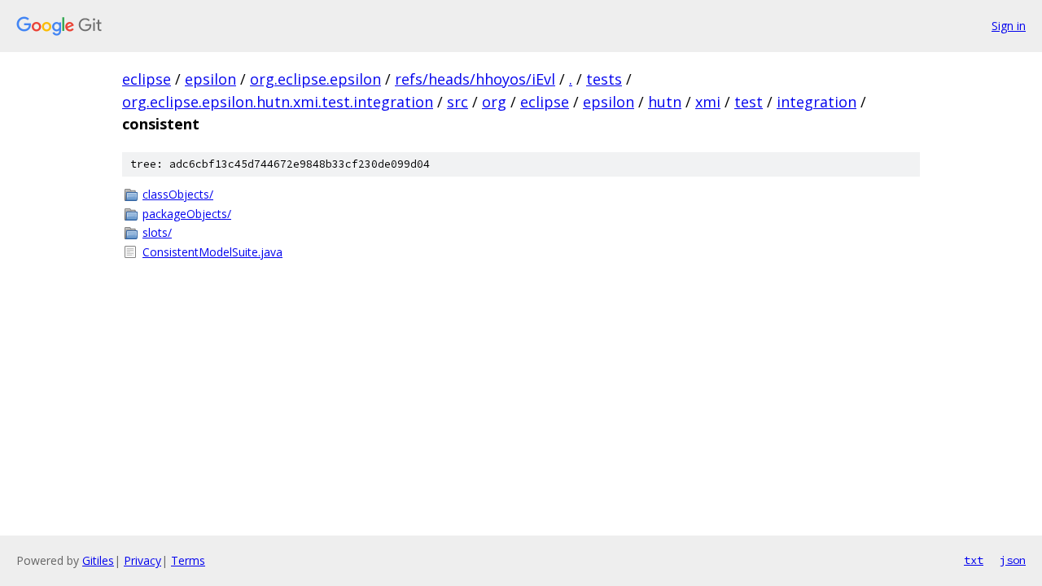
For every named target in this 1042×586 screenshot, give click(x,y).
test (748, 102)
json (1013, 560)
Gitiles (98, 560)
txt (973, 560)
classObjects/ (177, 194)
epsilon (210, 79)
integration (816, 102)
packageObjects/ (186, 213)
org (494, 102)
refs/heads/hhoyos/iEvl (475, 79)
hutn (664, 102)
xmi (707, 102)
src (457, 102)
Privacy (142, 560)
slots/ (157, 232)
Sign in (1009, 25)
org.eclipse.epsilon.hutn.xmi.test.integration (277, 102)
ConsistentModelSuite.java (212, 252)
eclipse (146, 79)
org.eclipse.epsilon (315, 79)
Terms (188, 560)
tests (604, 79)
